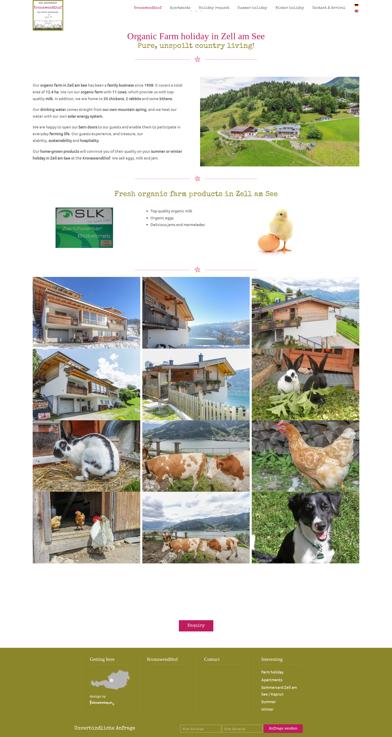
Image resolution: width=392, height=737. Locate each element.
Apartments (180, 8)
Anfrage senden (283, 728)
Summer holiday (252, 8)
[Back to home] (48, 15)
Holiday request (214, 8)
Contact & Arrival (328, 8)
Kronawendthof (148, 8)
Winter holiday (289, 8)
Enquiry (196, 626)
